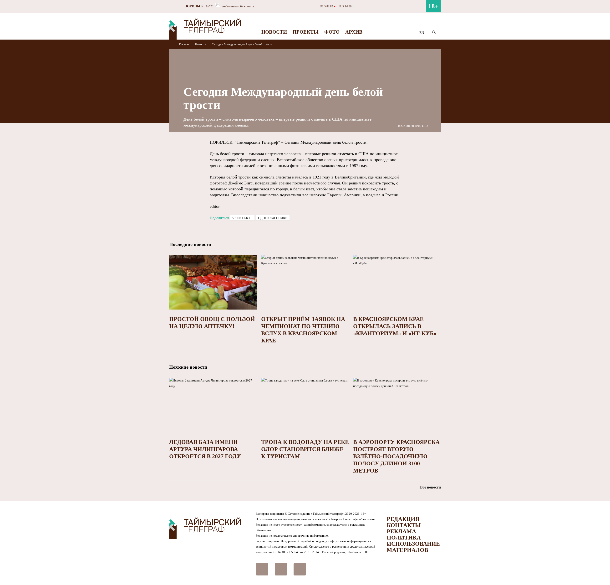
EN (421, 33)
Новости (274, 32)
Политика (404, 537)
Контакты (404, 525)
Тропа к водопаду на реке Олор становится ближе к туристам (305, 449)
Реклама (401, 531)
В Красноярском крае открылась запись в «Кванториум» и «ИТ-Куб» (395, 326)
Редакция (403, 519)
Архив (353, 32)
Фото (332, 32)
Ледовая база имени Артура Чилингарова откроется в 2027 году (205, 449)
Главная (184, 44)
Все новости (430, 487)
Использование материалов (413, 547)
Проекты (306, 32)
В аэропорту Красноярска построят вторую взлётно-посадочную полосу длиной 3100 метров (396, 456)
